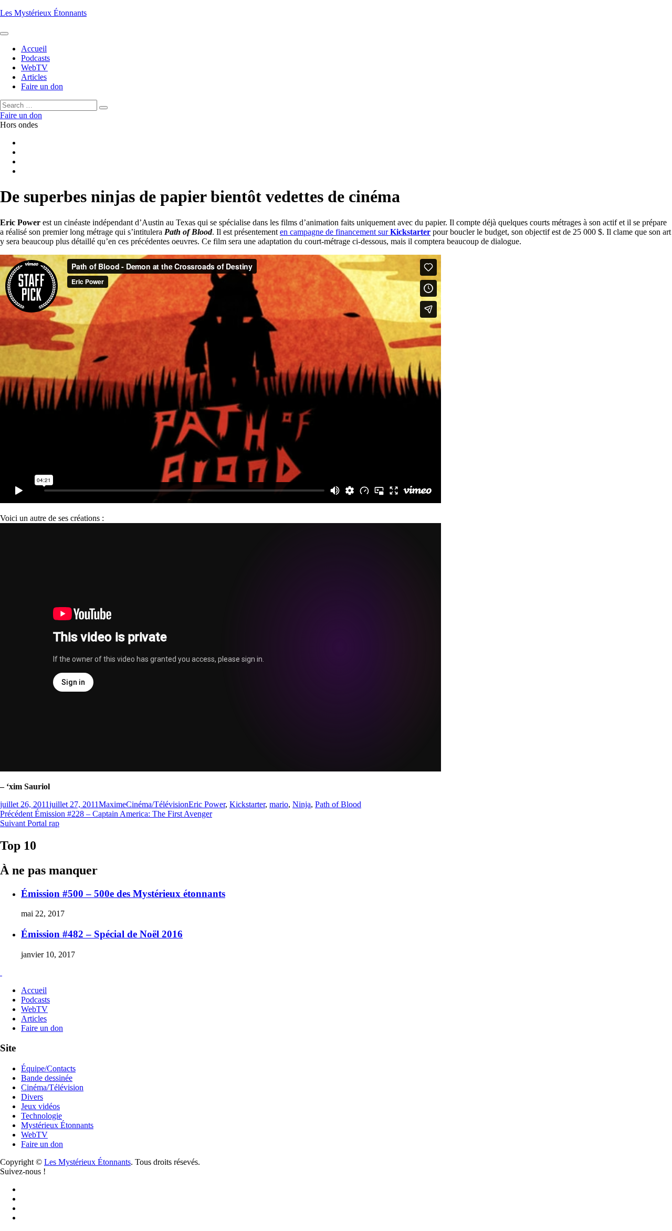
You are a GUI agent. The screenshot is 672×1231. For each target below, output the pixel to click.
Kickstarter (410, 231)
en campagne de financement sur (335, 231)
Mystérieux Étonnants (57, 1125)
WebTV (34, 1009)
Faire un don (42, 1028)
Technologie (41, 1115)
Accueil (34, 990)
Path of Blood (338, 804)
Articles (34, 1018)
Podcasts (35, 999)
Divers (32, 1096)
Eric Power (206, 804)
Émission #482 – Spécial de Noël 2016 (102, 934)
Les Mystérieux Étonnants (43, 12)
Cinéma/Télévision (157, 804)
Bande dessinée (46, 1077)
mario (278, 804)
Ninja (301, 804)
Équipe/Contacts (48, 1068)
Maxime (112, 804)
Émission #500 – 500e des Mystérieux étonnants (123, 893)
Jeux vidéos (40, 1106)
